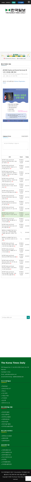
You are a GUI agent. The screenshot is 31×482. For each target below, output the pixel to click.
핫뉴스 (4, 391)
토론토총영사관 (6, 450)
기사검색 (21, 2)
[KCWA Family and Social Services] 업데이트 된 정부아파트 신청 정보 (9, 203)
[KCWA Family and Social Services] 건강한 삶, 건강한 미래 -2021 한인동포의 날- (9, 180)
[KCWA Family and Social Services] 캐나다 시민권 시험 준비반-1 (9, 186)
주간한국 (4, 398)
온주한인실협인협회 (7, 426)
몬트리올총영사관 (7, 452)
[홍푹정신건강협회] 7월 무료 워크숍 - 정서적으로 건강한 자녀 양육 (9, 239)
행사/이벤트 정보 (21, 58)
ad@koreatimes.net (18, 376)
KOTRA (4, 459)
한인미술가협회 (6, 424)
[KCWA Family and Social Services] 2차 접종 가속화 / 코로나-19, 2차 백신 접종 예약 (9, 245)
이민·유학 (4, 393)
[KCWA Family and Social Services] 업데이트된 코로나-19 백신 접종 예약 (9, 226)
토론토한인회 (5, 419)
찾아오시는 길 (6, 402)
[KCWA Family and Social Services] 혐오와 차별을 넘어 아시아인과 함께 (9, 250)
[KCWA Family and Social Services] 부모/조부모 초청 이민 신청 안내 (9, 197)
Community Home (10, 58)
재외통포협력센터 (7, 464)
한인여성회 (5, 421)
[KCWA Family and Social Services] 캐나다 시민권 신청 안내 (9, 214)
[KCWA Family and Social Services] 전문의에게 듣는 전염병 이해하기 (9, 161)
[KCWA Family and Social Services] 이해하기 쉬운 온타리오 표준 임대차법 (9, 268)
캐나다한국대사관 (7, 457)
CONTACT (8, 2)
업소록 (4, 400)
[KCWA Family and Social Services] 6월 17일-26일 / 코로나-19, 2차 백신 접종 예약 (9, 273)
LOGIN (3, 2)
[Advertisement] (15, 33)
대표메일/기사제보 (5, 372)
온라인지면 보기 (6, 388)
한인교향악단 (5, 414)
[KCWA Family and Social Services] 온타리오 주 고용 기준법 (9, 209)
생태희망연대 (5, 440)
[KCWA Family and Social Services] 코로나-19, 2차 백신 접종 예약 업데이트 (9, 262)
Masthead (4, 386)
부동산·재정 (5, 395)
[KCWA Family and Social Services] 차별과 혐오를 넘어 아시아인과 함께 (9, 220)
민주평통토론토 (6, 461)
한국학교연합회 (6, 417)
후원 (14, 2)
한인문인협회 (5, 412)
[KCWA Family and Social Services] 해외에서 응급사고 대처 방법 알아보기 (9, 167)
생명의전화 (5, 438)
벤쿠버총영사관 (6, 454)
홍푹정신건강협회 (7, 435)
